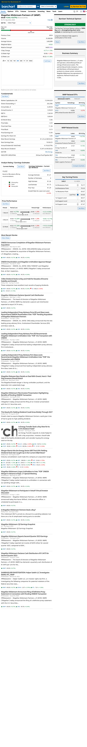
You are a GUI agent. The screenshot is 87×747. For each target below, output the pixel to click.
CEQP (4, 446)
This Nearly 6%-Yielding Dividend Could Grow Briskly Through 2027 (27, 412)
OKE (19, 257)
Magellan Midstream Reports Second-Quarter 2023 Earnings (24, 536)
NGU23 (20, 444)
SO (32, 289)
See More (5, 96)
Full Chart (47, 61)
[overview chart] (26, 75)
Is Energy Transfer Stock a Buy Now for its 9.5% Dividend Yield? (34, 428)
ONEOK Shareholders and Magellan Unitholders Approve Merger (26, 262)
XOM (4, 465)
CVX (4, 463)
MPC (19, 460)
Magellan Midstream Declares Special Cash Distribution (22, 295)
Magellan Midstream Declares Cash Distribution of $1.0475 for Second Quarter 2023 (25, 554)
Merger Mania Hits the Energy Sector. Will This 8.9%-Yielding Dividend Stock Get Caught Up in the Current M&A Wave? (24, 451)
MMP (4, 257)
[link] (50, 20)
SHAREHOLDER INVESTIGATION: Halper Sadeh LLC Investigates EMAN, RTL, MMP (25, 573)
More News (5, 238)
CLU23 (20, 446)
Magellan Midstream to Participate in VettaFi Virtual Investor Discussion (24, 492)
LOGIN (66, 7)
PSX (19, 463)
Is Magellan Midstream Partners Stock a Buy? (18, 510)
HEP (34, 460)
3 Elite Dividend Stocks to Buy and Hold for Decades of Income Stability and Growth (24, 280)
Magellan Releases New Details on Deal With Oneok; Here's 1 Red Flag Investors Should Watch (26, 377)
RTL (33, 587)
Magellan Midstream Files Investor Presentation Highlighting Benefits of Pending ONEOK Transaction (24, 394)
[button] (85, 11)
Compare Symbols (78, 166)
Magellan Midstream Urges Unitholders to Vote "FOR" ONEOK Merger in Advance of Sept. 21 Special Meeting (25, 472)
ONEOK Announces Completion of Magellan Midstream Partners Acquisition (26, 244)
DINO (34, 463)
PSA (4, 291)
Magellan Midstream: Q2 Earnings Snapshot (18, 524)
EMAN (19, 587)
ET (34, 446)
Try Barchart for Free (78, 7)
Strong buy (70, 24)
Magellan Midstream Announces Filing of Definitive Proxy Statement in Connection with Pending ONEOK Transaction (23, 593)
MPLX (34, 465)
